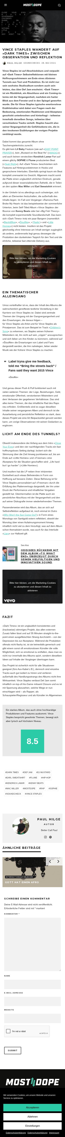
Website (9, 1010)
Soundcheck (13, 794)
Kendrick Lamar (15, 783)
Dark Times (12, 772)
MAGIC (54, 152)
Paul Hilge (14, 63)
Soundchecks (32, 63)
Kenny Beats (37, 783)
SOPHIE (53, 788)
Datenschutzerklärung (16, 1133)
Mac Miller (12, 788)
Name (7, 976)
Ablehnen (33, 1116)
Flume (33, 778)
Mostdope (29, 788)
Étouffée (24, 222)
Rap (42, 788)
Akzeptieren (32, 1107)
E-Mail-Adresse (13, 993)
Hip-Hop (46, 778)
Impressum (54, 1133)
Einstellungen (32, 1125)
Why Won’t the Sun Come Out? (20, 515)
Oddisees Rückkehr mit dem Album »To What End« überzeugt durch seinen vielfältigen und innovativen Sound (40, 556)
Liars (6, 533)
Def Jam (28, 772)
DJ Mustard (44, 772)
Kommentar (12, 914)
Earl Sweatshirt (15, 778)
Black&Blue (10, 222)
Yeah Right (10, 164)
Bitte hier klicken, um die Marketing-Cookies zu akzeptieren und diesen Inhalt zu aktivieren (33, 262)
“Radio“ (36, 222)
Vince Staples (34, 794)
